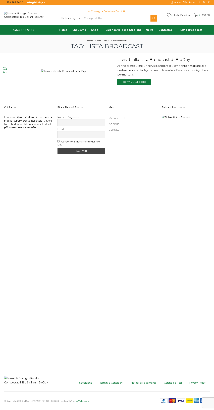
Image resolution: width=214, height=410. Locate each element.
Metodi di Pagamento (143, 382)
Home (63, 29)
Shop (94, 29)
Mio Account (117, 118)
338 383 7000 (15, 2)
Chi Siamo (79, 29)
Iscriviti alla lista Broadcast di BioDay (153, 59)
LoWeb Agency (83, 401)
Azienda (114, 124)
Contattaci (165, 29)
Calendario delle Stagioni (123, 29)
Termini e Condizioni (111, 382)
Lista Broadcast (191, 29)
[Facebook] (200, 2)
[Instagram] (204, 2)
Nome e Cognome (68, 117)
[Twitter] (209, 2)
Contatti (114, 129)
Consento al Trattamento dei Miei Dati (78, 143)
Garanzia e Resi (173, 382)
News (149, 29)
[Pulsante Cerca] (153, 18)
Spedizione (85, 382)
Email (60, 129)
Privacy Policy (197, 382)
